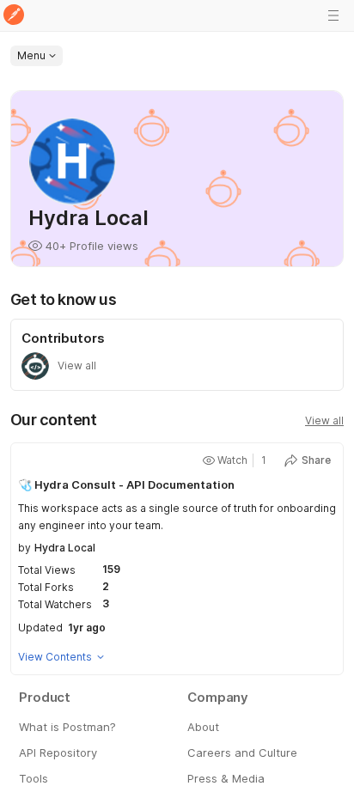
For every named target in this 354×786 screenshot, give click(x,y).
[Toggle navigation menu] (333, 15)
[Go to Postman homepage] (13, 15)
